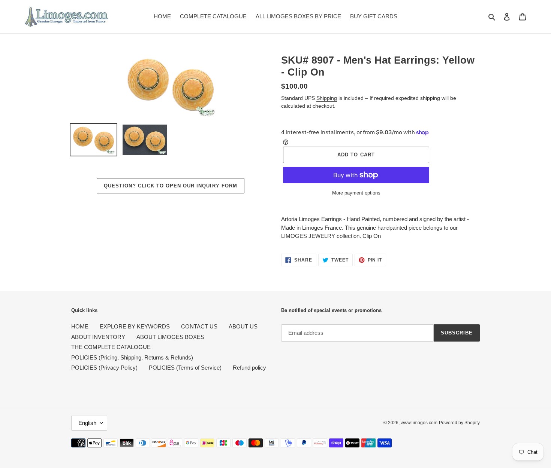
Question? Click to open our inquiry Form (170, 186)
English (87, 423)
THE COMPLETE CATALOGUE (111, 347)
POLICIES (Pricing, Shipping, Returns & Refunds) (132, 357)
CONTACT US (199, 326)
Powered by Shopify (459, 422)
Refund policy (249, 367)
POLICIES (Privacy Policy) (104, 367)
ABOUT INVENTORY (98, 337)
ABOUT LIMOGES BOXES (170, 337)
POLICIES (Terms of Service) (185, 367)
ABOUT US (243, 326)
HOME (79, 326)
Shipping (326, 98)
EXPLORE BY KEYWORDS (135, 326)
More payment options (356, 193)
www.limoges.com (419, 422)
